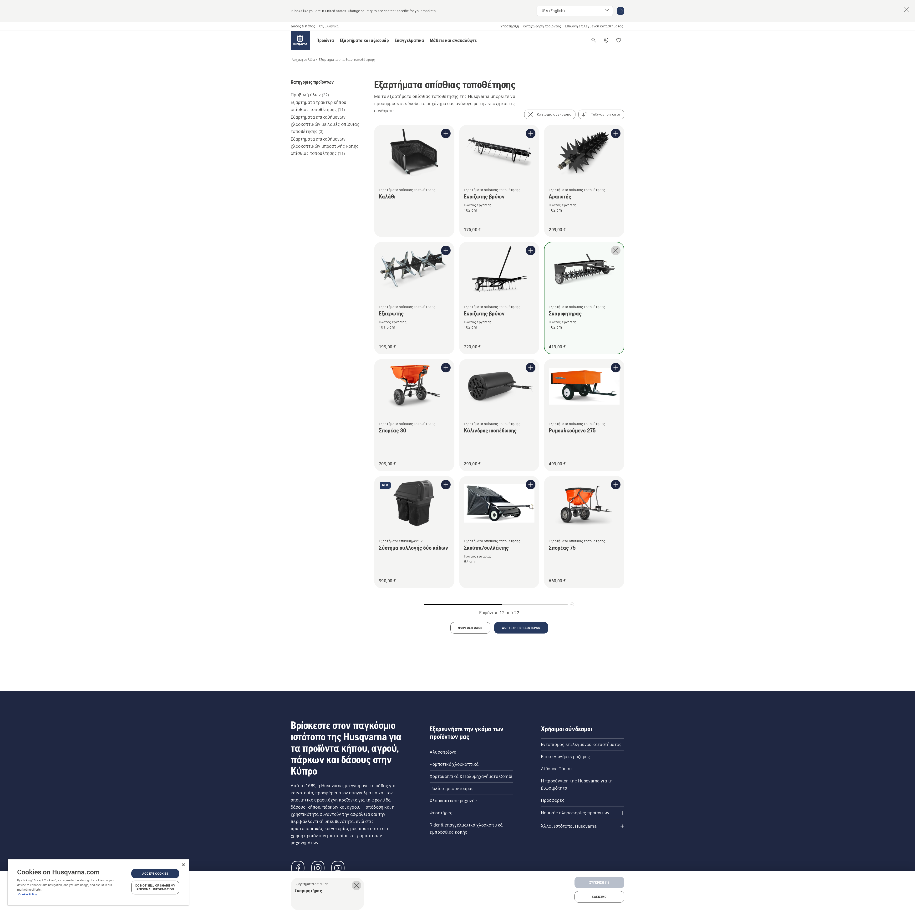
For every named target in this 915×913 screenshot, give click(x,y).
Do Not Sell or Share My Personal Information (155, 887)
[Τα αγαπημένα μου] (618, 40)
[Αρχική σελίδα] (300, 40)
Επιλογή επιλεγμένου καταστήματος (594, 26)
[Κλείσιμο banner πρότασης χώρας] (906, 10)
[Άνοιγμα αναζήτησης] (594, 40)
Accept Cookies (155, 873)
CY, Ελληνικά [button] (329, 26)
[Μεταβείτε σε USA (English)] (620, 11)
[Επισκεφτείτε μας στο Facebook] (298, 868)
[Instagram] (318, 868)
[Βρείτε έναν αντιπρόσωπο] (606, 40)
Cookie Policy (27, 894)
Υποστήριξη (509, 26)
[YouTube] (338, 868)
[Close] (183, 865)
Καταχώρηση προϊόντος (542, 26)
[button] (325, 40)
